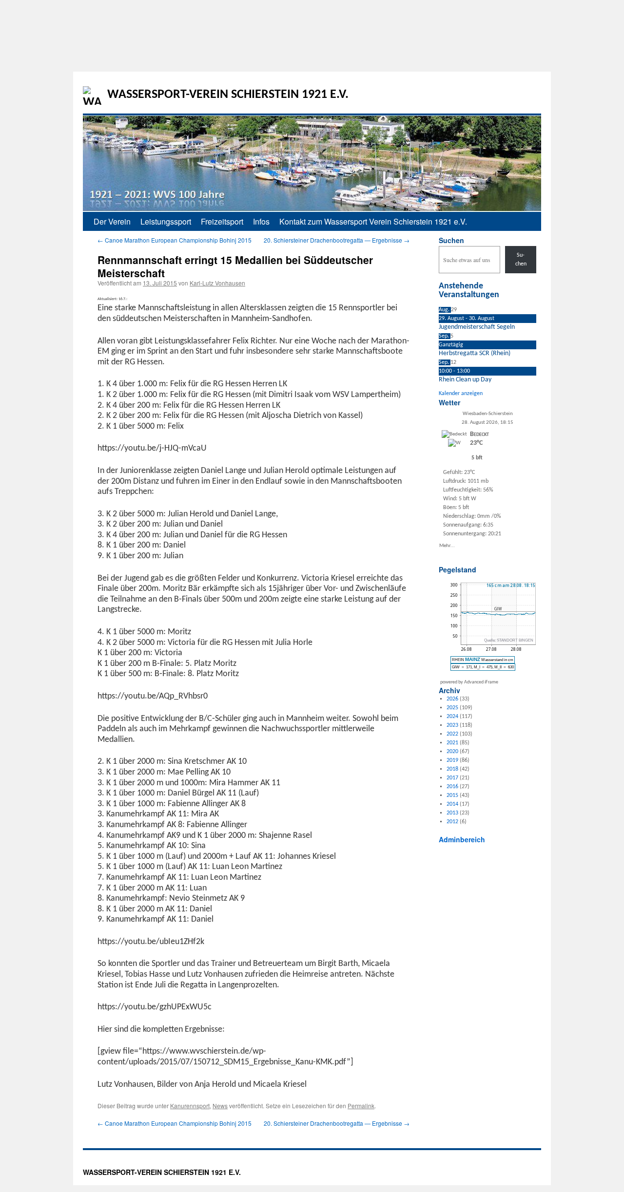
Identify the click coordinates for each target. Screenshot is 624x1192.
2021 (452, 743)
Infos (261, 221)
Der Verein (112, 221)
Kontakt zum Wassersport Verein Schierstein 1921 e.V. (373, 221)
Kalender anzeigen (461, 394)
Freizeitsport (222, 221)
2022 (452, 734)
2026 (452, 699)
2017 (452, 778)
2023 (452, 725)
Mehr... (447, 545)
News (220, 1105)
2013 (452, 813)
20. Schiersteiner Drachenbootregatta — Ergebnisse (337, 240)
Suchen (451, 240)
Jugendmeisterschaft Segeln (477, 327)
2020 (452, 752)
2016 (452, 787)
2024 (452, 716)
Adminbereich (462, 839)
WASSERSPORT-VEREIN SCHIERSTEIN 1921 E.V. (228, 94)
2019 (452, 760)
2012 (452, 822)
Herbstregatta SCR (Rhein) (474, 353)
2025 (452, 708)
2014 (452, 804)
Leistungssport (165, 221)
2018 (452, 769)
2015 (452, 795)
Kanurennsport (190, 1105)
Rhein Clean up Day (465, 379)
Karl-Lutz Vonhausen (217, 283)
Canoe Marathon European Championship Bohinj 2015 (175, 240)
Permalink (361, 1105)
